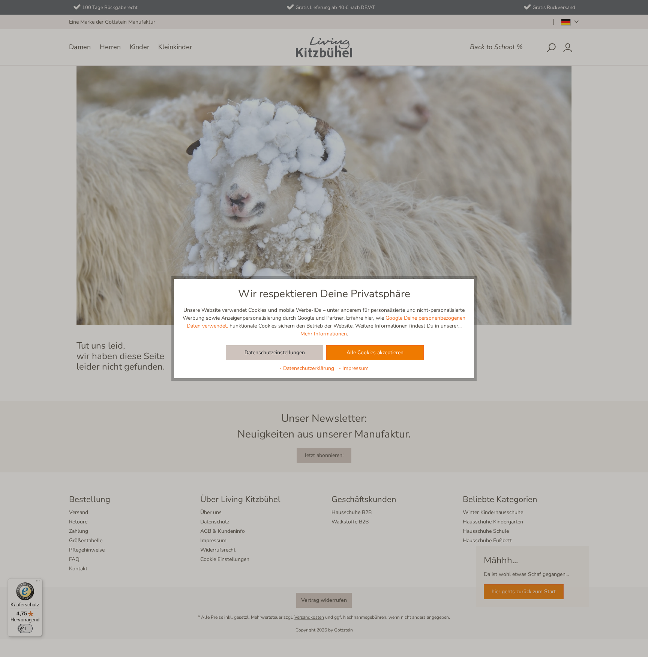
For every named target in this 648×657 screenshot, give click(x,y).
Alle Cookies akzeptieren (375, 352)
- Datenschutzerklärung (307, 368)
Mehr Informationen (323, 333)
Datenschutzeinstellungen (274, 352)
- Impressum (354, 368)
